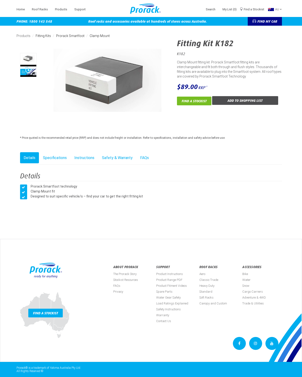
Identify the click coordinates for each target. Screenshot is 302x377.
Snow (245, 285)
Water (246, 280)
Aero (202, 274)
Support (80, 9)
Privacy (118, 291)
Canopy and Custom (213, 303)
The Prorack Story (125, 274)
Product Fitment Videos (171, 285)
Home (21, 9)
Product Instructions (169, 274)
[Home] (147, 9)
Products (61, 9)
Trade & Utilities (253, 303)
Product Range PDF (169, 280)
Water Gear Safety (168, 297)
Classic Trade (208, 280)
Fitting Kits (43, 36)
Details (29, 158)
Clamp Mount (100, 36)
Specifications (55, 158)
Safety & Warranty (117, 158)
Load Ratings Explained (172, 303)
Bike (245, 274)
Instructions (84, 158)
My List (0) (229, 9)
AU (277, 9)
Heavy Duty (206, 285)
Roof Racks (40, 9)
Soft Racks (206, 297)
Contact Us (163, 321)
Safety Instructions (168, 309)
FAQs (144, 158)
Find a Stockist (254, 9)
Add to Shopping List (245, 100)
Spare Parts (164, 291)
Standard (205, 291)
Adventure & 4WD (254, 297)
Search (210, 9)
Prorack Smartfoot (70, 36)
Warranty (162, 315)
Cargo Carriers (252, 291)
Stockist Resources (125, 280)
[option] (28, 58)
